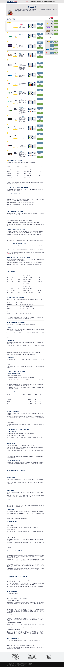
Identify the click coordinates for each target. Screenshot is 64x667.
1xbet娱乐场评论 (15, 657)
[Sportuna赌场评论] (10, 119)
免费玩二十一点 (49, 656)
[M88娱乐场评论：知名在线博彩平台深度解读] (10, 137)
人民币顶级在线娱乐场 (32, 655)
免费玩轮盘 (49, 658)
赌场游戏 (36, 1)
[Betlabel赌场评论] (10, 110)
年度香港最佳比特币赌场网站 (32, 658)
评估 (52, 21)
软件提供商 (45, 1)
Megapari (20, 24)
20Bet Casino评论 (15, 654)
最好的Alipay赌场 (32, 656)
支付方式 (42, 1)
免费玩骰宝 (49, 657)
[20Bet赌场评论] (10, 93)
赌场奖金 (30, 1)
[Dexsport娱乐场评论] (10, 45)
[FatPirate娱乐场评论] (10, 154)
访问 (40, 28)
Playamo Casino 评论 (15, 656)
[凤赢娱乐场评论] (10, 55)
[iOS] (31, 26)
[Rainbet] (10, 65)
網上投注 (52, 1)
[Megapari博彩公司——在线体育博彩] (10, 26)
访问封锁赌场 (49, 1)
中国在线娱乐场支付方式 (32, 654)
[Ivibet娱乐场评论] (10, 128)
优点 (15, 26)
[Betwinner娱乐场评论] (10, 36)
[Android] (29, 26)
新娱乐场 (39, 1)
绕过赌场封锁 (49, 654)
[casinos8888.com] (12, 1)
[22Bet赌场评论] (10, 84)
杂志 (55, 1)
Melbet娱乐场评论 (15, 659)
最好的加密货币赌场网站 (32, 657)
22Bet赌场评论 (15, 655)
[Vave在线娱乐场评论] (10, 101)
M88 (19, 134)
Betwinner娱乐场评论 (15, 658)
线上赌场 (27, 1)
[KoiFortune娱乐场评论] (10, 146)
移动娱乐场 (33, 1)
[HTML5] (30, 26)
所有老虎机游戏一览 (49, 655)
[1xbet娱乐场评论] (10, 75)
